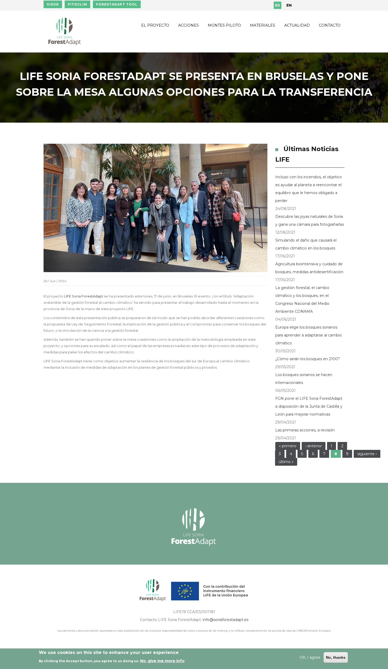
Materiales (262, 25)
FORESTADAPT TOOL (117, 4)
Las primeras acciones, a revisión (305, 430)
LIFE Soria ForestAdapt (83, 296)
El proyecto (155, 25)
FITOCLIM (77, 4)
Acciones (188, 25)
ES (277, 5)
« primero (287, 446)
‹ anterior (313, 446)
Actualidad (297, 25)
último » (286, 461)
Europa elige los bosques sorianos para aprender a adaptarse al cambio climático (308, 335)
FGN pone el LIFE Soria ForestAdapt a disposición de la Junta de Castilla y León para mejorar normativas (308, 406)
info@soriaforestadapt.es (225, 619)
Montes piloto (224, 25)
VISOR (53, 4)
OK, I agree (310, 657)
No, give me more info (162, 660)
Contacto (329, 25)
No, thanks (336, 657)
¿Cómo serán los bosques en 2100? (307, 359)
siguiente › (367, 453)
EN (289, 5)
